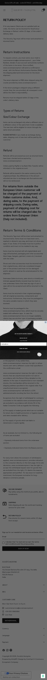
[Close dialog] (46, 322)
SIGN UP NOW (23, 348)
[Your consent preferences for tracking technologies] (43, 676)
